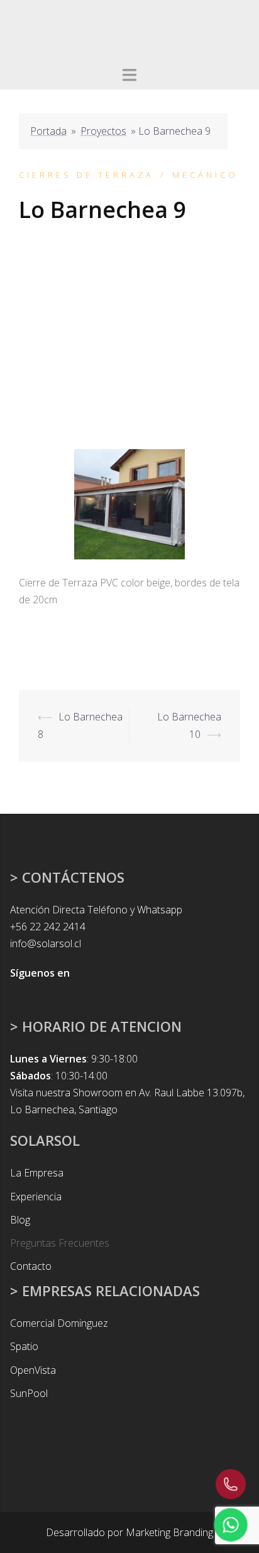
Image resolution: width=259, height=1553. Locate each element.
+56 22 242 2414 (47, 926)
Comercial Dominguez (59, 1323)
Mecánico (205, 174)
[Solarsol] (64, 30)
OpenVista (33, 1370)
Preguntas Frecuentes (59, 1243)
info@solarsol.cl (45, 943)
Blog (20, 1220)
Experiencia (36, 1196)
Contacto (31, 1266)
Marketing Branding (169, 1532)
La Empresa (36, 1173)
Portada (48, 131)
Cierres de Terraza (86, 174)
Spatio (24, 1346)
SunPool (29, 1393)
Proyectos (103, 131)
